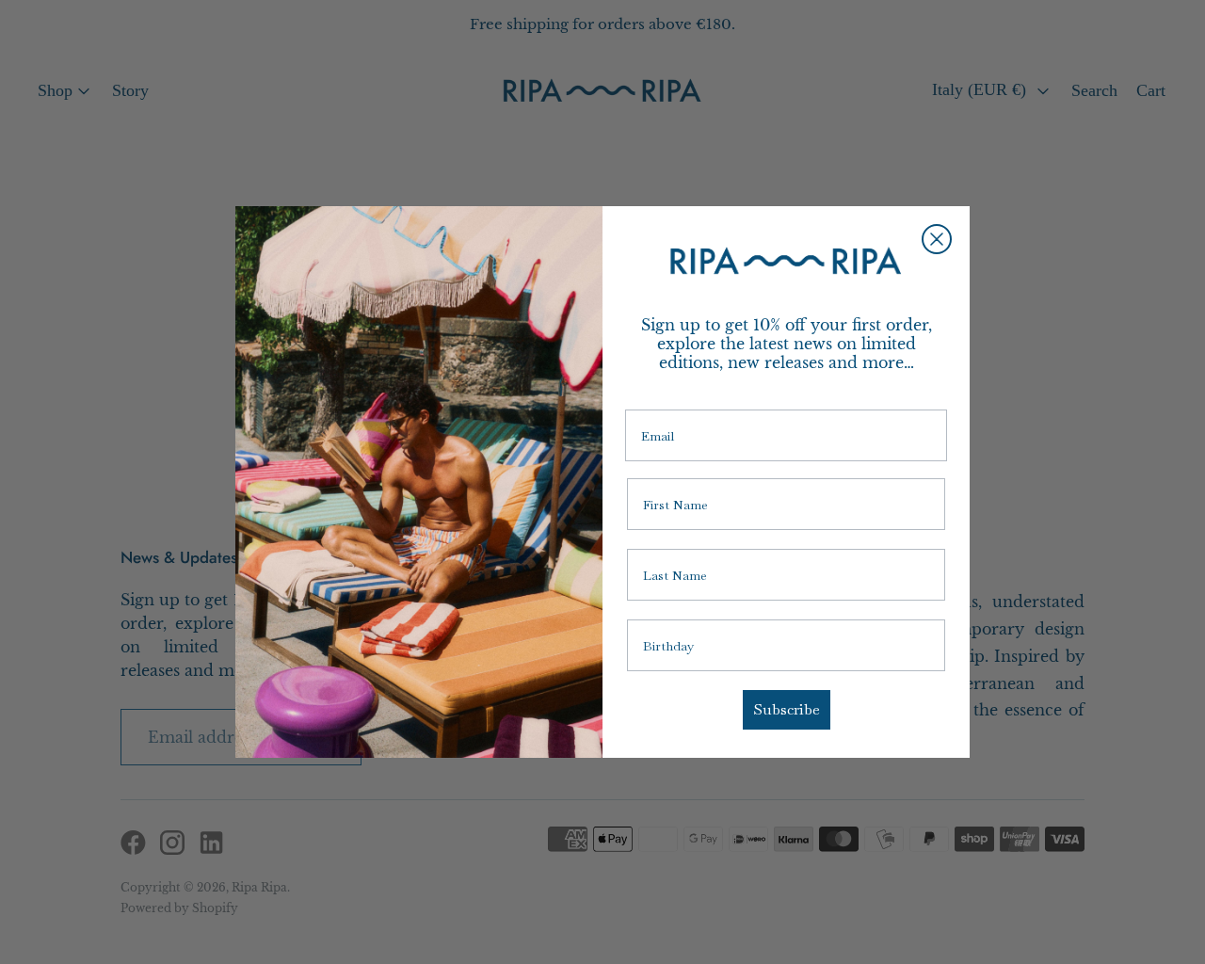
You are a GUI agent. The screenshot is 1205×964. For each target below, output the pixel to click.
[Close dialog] (937, 239)
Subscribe (786, 709)
